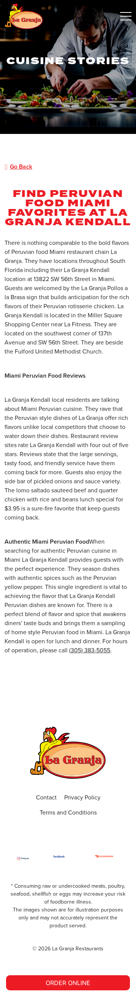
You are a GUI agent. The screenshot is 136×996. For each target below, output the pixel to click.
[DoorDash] (103, 859)
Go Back (21, 166)
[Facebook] (59, 859)
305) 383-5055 (90, 650)
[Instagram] (23, 859)
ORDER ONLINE (68, 983)
